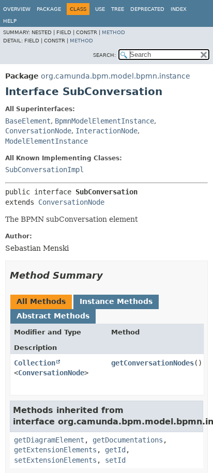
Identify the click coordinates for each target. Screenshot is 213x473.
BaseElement (28, 121)
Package (49, 9)
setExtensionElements (55, 460)
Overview (17, 9)
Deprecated (147, 9)
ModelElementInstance (46, 141)
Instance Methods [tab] (116, 301)
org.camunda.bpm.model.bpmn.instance (115, 76)
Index (179, 9)
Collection (34, 363)
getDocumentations (128, 440)
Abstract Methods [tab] (53, 316)
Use (100, 9)
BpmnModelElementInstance (104, 121)
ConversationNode (38, 131)
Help (10, 21)
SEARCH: (104, 55)
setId (115, 460)
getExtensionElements (55, 450)
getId (115, 450)
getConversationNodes (152, 363)
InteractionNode (106, 131)
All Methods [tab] (41, 301)
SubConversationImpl (44, 169)
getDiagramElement (49, 440)
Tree (117, 9)
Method (113, 32)
